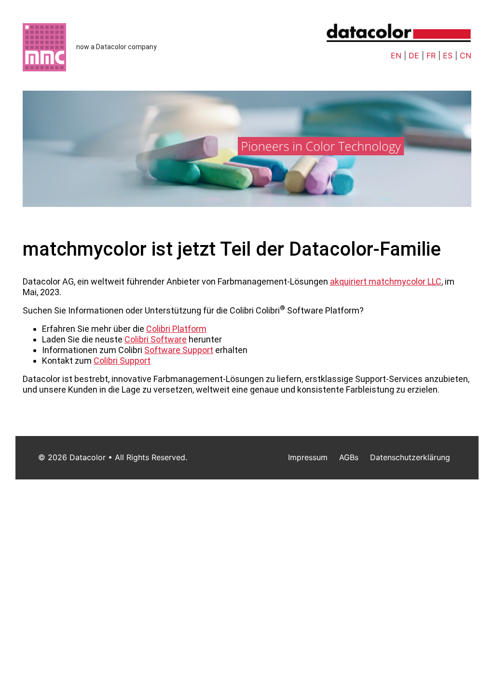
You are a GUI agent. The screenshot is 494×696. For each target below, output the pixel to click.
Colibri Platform (176, 329)
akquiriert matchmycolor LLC (385, 281)
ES (448, 55)
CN (465, 55)
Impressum (308, 457)
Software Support (178, 350)
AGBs (348, 457)
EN (396, 55)
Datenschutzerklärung (410, 457)
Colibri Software (155, 339)
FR (431, 55)
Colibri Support (122, 360)
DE (414, 55)
